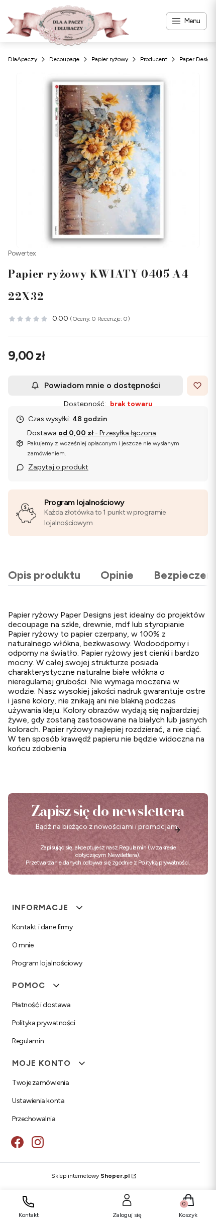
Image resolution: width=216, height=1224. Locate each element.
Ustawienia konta (38, 1100)
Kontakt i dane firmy (42, 927)
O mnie (22, 945)
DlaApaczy (22, 59)
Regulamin (133, 847)
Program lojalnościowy (84, 502)
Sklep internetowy (90, 1175)
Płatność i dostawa (41, 1005)
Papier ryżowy (109, 59)
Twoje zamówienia (40, 1082)
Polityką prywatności (163, 862)
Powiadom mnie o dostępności (102, 385)
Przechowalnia (34, 1119)
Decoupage (64, 59)
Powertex (22, 253)
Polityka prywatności (43, 1023)
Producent (153, 59)
